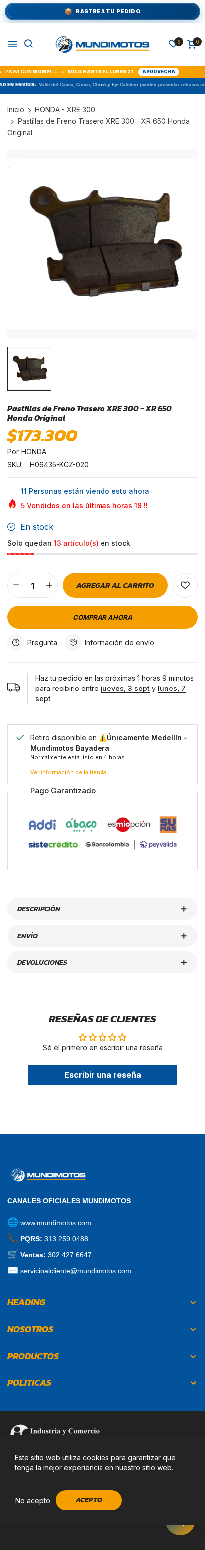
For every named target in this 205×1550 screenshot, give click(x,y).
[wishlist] (173, 44)
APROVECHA (143, 71)
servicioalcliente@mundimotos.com (75, 1271)
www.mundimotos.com (55, 1223)
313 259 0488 (66, 1239)
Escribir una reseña (102, 1075)
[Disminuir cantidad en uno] (16, 585)
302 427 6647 (70, 1255)
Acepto (89, 1500)
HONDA (33, 451)
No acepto (32, 1500)
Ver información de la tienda (68, 772)
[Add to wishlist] (185, 585)
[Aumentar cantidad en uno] (49, 585)
